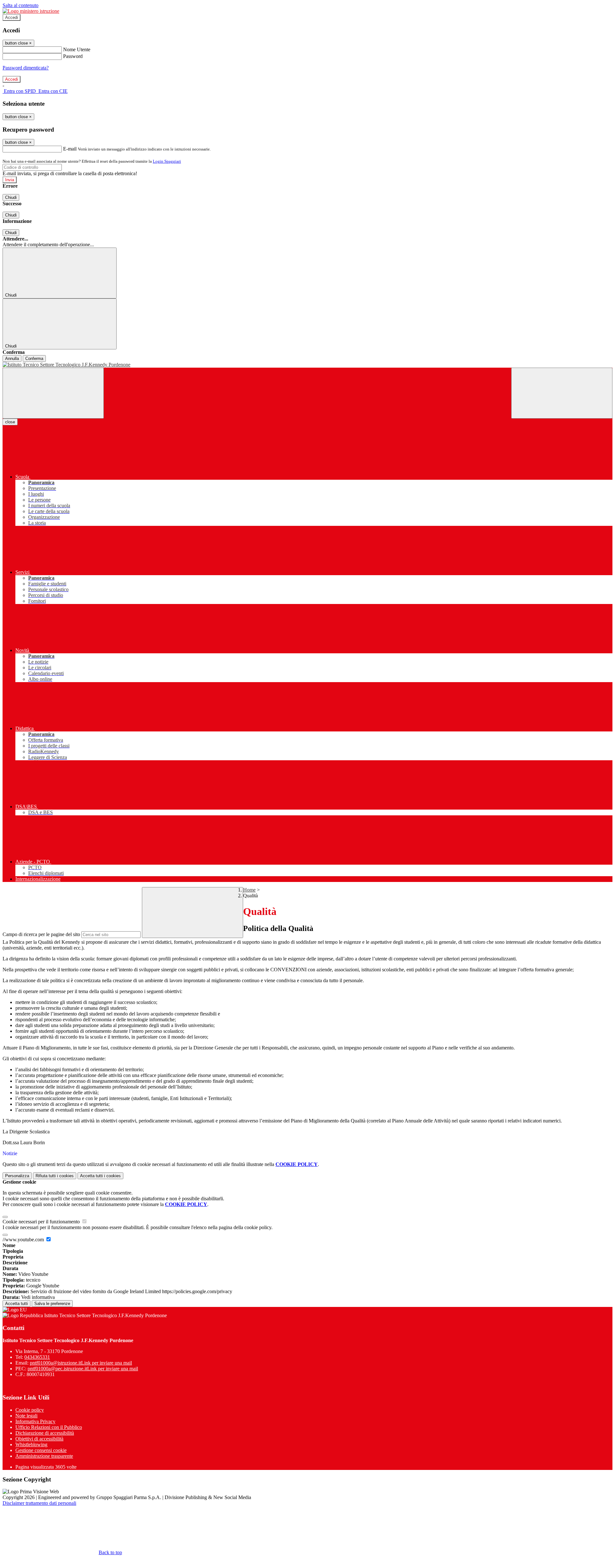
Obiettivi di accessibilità (39, 1438)
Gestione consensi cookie (41, 1450)
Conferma (34, 358)
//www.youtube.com (24, 1239)
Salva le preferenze (52, 1303)
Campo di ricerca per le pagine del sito (41, 934)
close (10, 422)
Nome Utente (76, 49)
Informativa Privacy (35, 1421)
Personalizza (17, 1175)
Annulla (12, 358)
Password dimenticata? (26, 67)
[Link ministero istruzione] (31, 11)
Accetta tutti (100, 1175)
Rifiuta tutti (55, 1175)
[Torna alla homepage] (307, 365)
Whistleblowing (31, 1444)
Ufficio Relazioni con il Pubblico (48, 1427)
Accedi (11, 17)
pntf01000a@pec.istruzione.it (83, 1368)
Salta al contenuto (20, 5)
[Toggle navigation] (53, 393)
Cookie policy (29, 1410)
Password (73, 56)
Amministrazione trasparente (44, 1456)
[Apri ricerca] (561, 393)
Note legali (26, 1415)
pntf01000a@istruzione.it (81, 1363)
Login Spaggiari (167, 161)
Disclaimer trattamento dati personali (39, 1503)
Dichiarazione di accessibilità (44, 1433)
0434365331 (37, 1357)
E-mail (70, 148)
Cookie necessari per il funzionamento (42, 1221)
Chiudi (11, 197)
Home (249, 890)
